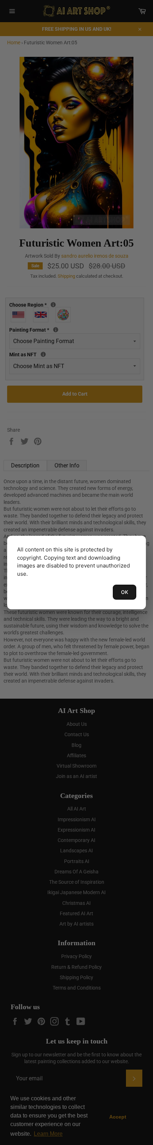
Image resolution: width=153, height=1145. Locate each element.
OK (124, 592)
